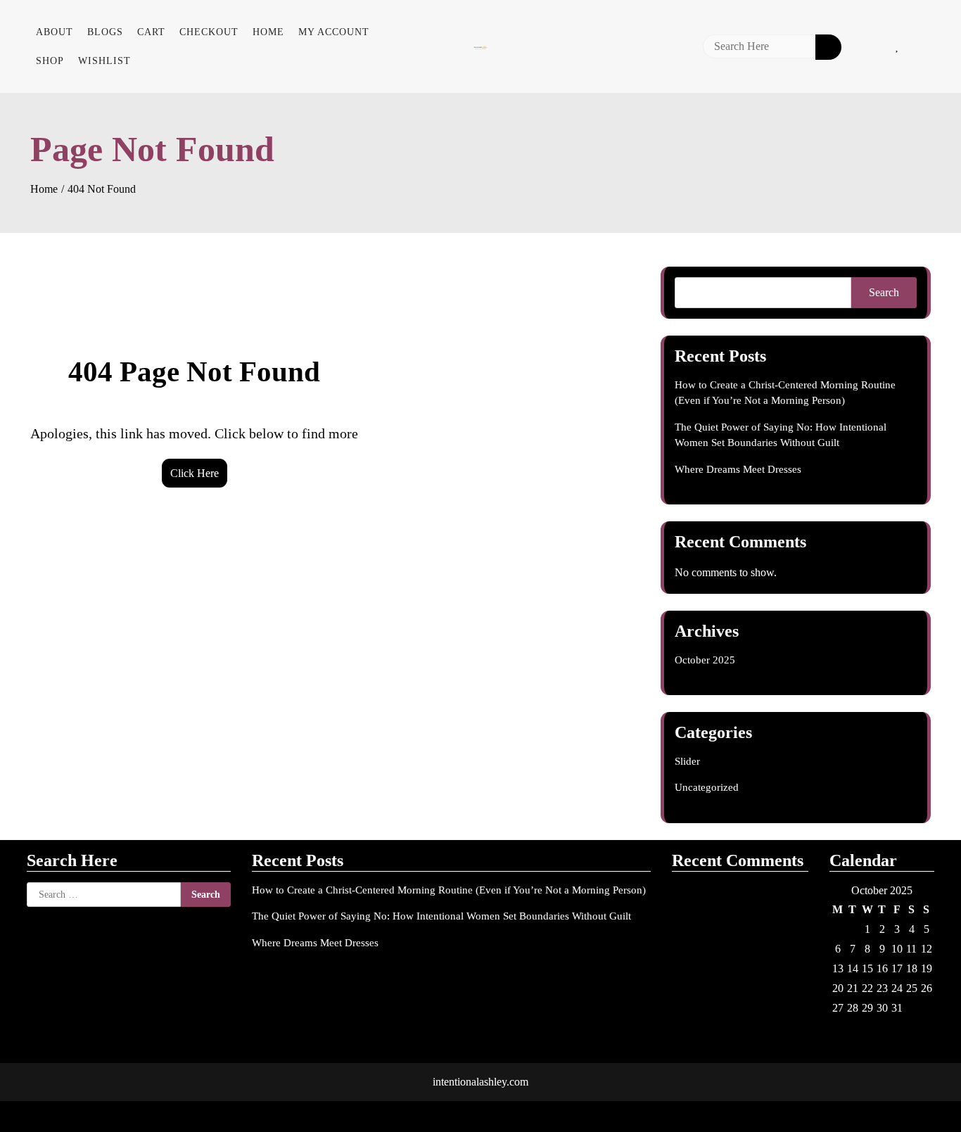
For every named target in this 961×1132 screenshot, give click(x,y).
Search (884, 292)
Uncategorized (707, 787)
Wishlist (104, 61)
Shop (50, 61)
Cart (151, 32)
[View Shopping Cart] (926, 46)
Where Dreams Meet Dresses (738, 469)
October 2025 (705, 660)
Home (268, 32)
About (54, 32)
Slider (687, 761)
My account (333, 32)
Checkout (208, 32)
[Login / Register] (868, 46)
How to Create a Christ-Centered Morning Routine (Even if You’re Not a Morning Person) (449, 890)
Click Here (194, 473)
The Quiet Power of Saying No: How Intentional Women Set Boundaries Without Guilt (441, 916)
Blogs (105, 32)
